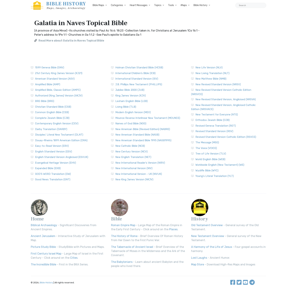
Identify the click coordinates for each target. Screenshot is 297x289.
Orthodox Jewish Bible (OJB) (212, 120)
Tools (171, 5)
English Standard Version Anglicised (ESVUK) (61, 157)
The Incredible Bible (43, 264)
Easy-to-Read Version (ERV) (52, 145)
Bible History (200, 5)
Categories (117, 5)
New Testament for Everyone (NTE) (216, 114)
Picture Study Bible (43, 247)
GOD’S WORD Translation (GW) (53, 174)
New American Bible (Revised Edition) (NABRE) (142, 129)
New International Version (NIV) (133, 168)
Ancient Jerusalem (43, 236)
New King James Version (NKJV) (134, 179)
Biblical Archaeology (44, 225)
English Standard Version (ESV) (53, 151)
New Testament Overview (207, 236)
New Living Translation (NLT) (212, 73)
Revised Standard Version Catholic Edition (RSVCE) (225, 136)
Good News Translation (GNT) (52, 179)
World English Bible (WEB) (210, 159)
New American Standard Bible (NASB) (137, 134)
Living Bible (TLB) (125, 106)
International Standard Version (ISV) (136, 78)
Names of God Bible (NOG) (130, 123)
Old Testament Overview (207, 225)
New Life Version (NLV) (209, 67)
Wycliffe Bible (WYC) (206, 170)
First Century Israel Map (46, 253)
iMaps (184, 5)
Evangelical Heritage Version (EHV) (55, 162)
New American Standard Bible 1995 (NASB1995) (143, 140)
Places (173, 229)
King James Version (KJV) (130, 95)
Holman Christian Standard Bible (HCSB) (139, 67)
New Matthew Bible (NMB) (210, 78)
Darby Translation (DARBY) (51, 129)
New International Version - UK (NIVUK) (138, 174)
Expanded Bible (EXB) (48, 168)
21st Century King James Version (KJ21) (58, 73)
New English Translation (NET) (133, 157)
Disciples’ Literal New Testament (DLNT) (59, 134)
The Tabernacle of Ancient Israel (132, 247)
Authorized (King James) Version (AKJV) (58, 95)
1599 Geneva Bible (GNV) (49, 67)
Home (37, 219)
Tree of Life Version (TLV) (210, 153)
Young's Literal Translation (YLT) (214, 176)
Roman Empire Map (123, 225)
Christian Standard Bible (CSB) (53, 106)
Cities (74, 257)
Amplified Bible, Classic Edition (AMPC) (58, 89)
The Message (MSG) (207, 142)
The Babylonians (122, 262)
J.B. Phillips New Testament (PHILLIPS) (138, 84)
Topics (157, 5)
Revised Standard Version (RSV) (214, 131)
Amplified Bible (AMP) (47, 84)
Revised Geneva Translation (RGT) (215, 125)
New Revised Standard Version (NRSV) (218, 84)
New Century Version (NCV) (131, 151)
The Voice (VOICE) (206, 148)
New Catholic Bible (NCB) (130, 145)
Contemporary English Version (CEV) (56, 123)
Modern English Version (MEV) (133, 112)
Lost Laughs (199, 257)
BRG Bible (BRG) (44, 101)
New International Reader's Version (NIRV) (140, 162)
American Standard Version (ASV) (55, 78)
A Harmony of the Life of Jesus (211, 247)
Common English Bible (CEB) (52, 112)
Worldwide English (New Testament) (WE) (219, 164)
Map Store (197, 264)
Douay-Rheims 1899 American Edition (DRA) (61, 140)
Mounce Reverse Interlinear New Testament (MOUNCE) (147, 118)
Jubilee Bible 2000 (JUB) (129, 89)
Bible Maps (98, 5)
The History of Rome (124, 236)
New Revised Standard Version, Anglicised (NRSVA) (225, 99)
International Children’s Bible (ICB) (135, 73)
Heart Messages (138, 5)
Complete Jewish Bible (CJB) (52, 118)
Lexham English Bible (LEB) (131, 101)
